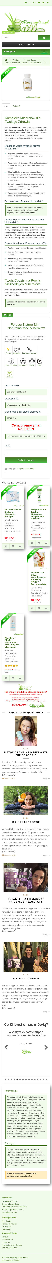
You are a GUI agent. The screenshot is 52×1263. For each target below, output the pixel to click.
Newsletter (6, 1229)
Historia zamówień (9, 1224)
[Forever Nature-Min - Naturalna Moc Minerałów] (26, 84)
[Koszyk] (43, 3)
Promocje (6, 1242)
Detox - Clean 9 (26, 978)
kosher (32, 365)
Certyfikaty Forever (9, 1212)
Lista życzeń (6, 1226)
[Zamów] (48, 3)
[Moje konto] (34, 3)
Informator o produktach (12, 1245)
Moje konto (6, 1221)
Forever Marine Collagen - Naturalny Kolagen (13, 513)
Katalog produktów (9, 1248)
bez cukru (17, 353)
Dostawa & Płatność (10, 1201)
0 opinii (21, 469)
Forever (8, 353)
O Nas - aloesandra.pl (10, 1204)
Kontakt (5, 1237)
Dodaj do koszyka (26, 460)
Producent (17, 60)
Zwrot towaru (7, 1239)
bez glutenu (31, 60)
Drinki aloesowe (26, 822)
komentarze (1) (9, 855)
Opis (6, 106)
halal (39, 365)
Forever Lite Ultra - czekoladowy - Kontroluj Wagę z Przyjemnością (38, 578)
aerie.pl (25, 1257)
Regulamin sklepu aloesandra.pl (14, 1207)
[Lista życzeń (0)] (39, 3)
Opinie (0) (16, 106)
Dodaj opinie (30, 469)
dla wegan (9, 377)
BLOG (26, 748)
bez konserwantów (29, 353)
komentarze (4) (9, 778)
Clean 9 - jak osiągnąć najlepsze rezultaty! (26, 900)
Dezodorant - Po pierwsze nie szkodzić (26, 754)
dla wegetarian (11, 365)
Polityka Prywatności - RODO (13, 1209)
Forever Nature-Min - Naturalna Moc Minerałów (23, 63)
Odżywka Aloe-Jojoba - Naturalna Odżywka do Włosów (39, 514)
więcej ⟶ (46, 778)
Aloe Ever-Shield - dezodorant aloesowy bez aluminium (12, 642)
